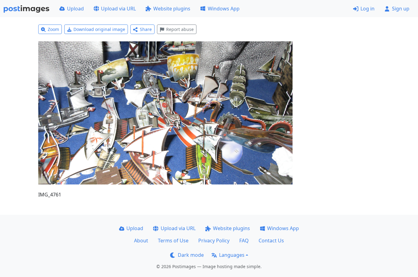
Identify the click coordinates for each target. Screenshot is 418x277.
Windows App (224, 8)
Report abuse (180, 29)
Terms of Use (173, 240)
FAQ (244, 240)
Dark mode (191, 255)
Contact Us (271, 240)
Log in (367, 8)
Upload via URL (118, 8)
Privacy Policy (214, 240)
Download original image (99, 29)
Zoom (53, 29)
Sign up (400, 8)
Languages (231, 255)
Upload (75, 8)
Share (146, 29)
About (141, 240)
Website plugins (171, 8)
